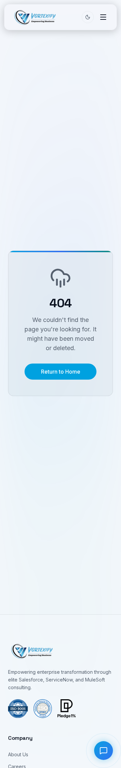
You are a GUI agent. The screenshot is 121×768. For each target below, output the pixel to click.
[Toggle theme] (88, 17)
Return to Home (60, 371)
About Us (18, 754)
